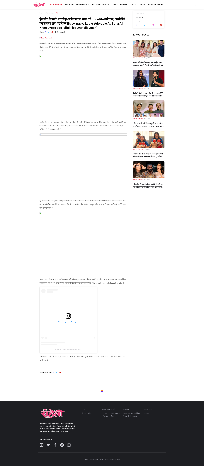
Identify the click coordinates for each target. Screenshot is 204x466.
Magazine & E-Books (154, 4)
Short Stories (69, 4)
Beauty (122, 4)
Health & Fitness (81, 4)
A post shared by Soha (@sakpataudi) (68, 349)
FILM (57, 13)
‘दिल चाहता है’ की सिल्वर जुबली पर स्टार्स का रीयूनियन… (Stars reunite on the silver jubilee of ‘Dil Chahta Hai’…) (148, 125)
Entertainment (55, 4)
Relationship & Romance (100, 4)
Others (132, 4)
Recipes (115, 4)
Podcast (142, 4)
